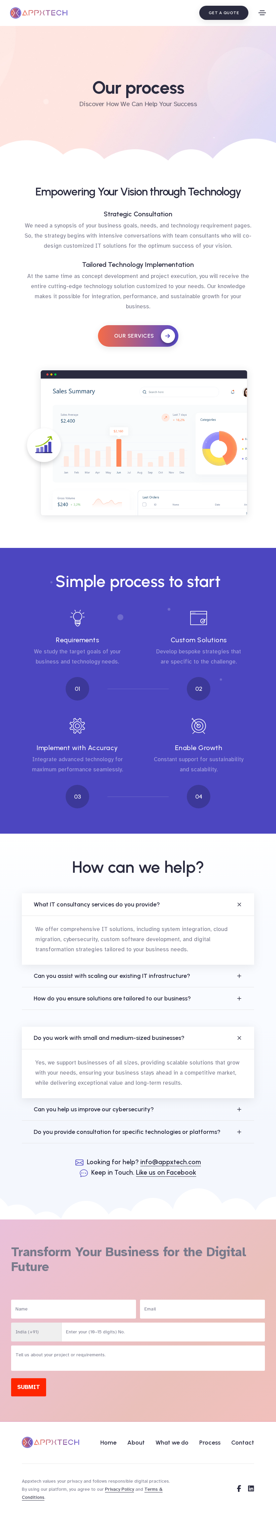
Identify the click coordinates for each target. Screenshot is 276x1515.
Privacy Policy (119, 1489)
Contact (242, 1442)
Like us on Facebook (166, 1172)
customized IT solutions (95, 245)
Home (108, 1442)
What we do (172, 1442)
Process (209, 1442)
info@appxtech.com (170, 1162)
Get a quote (224, 12)
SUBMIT (28, 1387)
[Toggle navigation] (262, 12)
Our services (134, 336)
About (136, 1442)
